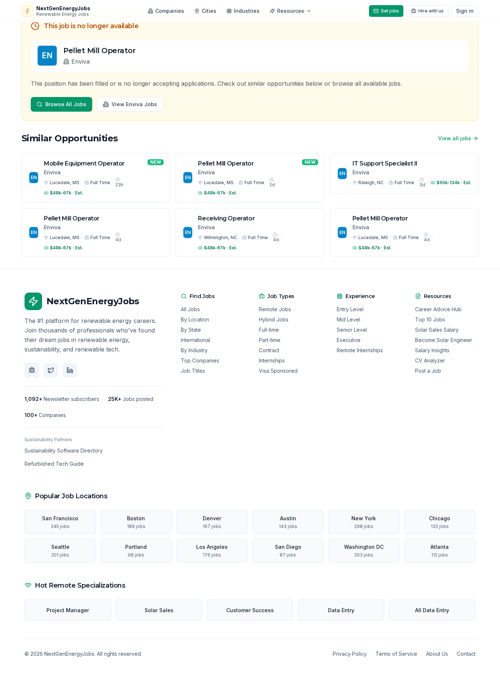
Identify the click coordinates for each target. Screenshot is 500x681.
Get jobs (390, 11)
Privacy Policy (350, 654)
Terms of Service (396, 654)
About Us (437, 654)
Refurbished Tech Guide (54, 464)
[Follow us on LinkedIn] (70, 370)
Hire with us (431, 11)
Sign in (465, 11)
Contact (466, 654)
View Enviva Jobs (134, 104)
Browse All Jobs (65, 104)
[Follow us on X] (51, 370)
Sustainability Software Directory (64, 450)
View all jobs (454, 138)
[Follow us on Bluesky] (32, 370)
